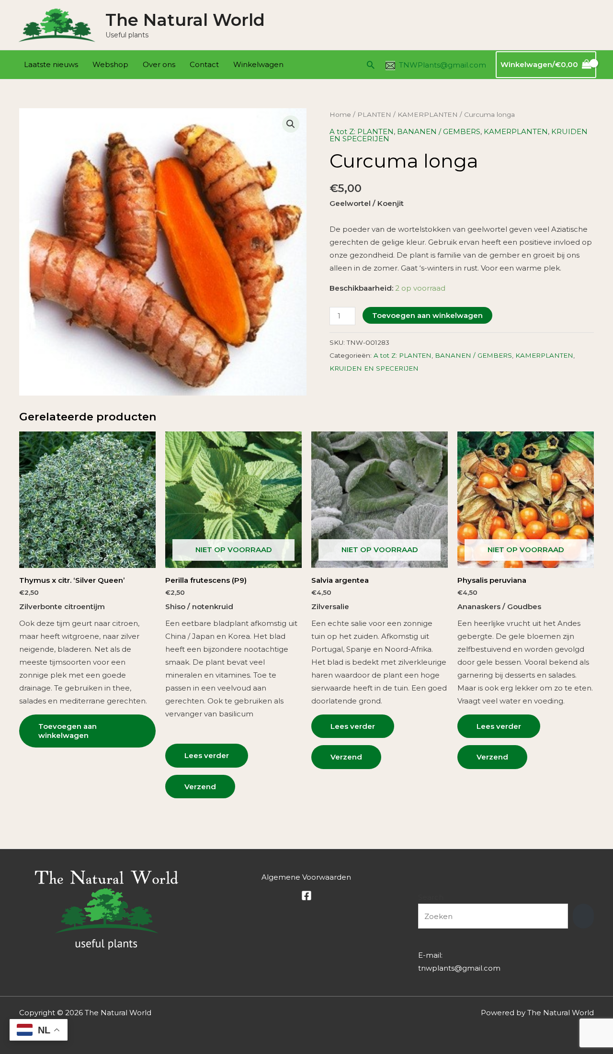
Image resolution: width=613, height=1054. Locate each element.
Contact (204, 64)
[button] (370, 64)
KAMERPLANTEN (427, 114)
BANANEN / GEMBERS (438, 131)
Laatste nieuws (51, 64)
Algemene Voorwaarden (306, 877)
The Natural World (185, 20)
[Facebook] (306, 895)
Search (430, 897)
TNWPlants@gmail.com (442, 64)
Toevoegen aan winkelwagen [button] (67, 731)
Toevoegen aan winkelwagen (427, 315)
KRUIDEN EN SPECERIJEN (374, 368)
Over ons (159, 64)
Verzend (200, 786)
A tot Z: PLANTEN (361, 131)
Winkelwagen (258, 64)
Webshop (110, 64)
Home (340, 114)
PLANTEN (374, 114)
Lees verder (206, 755)
